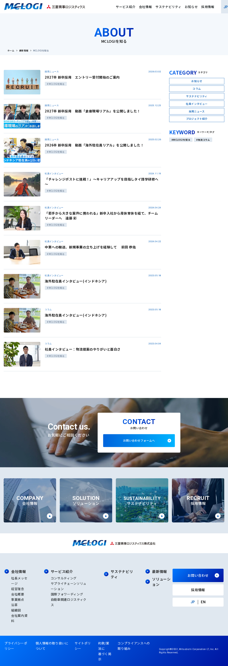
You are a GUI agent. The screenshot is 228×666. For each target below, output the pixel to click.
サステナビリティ (168, 6)
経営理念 (17, 589)
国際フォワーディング (67, 594)
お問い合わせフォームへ (139, 440)
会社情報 (145, 6)
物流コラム (204, 139)
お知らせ (191, 6)
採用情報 (207, 6)
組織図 (16, 610)
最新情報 (23, 50)
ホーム (10, 50)
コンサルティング (64, 578)
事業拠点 (17, 599)
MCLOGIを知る (181, 139)
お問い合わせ (198, 575)
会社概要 (17, 594)
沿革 (14, 605)
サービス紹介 (125, 6)
